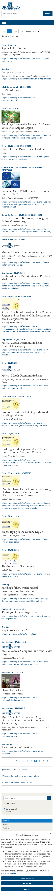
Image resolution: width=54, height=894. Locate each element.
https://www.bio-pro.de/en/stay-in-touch (19, 634)
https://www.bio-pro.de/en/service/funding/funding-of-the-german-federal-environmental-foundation (26, 599)
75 (22, 31)
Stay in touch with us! (14, 630)
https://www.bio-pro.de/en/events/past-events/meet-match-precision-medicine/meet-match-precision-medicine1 (25, 352)
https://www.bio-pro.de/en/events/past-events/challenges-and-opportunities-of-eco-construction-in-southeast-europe (26, 462)
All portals (10, 811)
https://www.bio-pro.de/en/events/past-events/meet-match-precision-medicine (25, 386)
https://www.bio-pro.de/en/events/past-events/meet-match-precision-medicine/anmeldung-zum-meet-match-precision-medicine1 (26, 285)
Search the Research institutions (18, 782)
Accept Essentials (27, 878)
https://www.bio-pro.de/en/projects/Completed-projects (26, 78)
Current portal (11, 809)
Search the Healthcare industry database (21, 776)
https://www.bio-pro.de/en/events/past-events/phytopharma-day (19, 698)
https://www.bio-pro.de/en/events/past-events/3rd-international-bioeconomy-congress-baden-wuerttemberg (26, 230)
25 (10, 31)
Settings (27, 889)
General (6, 820)
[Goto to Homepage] (11, 6)
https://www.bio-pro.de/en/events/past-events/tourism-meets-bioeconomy (26, 575)
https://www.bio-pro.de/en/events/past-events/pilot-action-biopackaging (25, 540)
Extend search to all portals (16, 769)
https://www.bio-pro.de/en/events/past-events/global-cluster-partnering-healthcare (25, 157)
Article (5, 824)
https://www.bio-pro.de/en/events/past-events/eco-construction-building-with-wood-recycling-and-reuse (24, 424)
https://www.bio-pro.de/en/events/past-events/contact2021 (19, 98)
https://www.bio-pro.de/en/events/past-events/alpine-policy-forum (25, 59)
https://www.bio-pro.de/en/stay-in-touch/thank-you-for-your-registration (26, 617)
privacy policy (10, 873)
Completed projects (13, 72)
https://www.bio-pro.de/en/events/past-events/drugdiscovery (19, 734)
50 (16, 31)
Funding (6, 828)
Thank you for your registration (20, 612)
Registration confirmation (17, 747)
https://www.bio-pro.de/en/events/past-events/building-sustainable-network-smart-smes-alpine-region (26, 136)
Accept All (27, 883)
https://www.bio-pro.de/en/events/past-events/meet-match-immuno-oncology (25, 263)
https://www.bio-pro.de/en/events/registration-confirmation (22, 752)
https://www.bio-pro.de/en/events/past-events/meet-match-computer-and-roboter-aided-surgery (25, 662)
